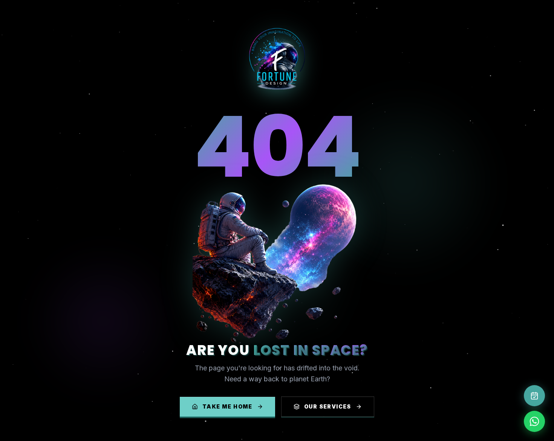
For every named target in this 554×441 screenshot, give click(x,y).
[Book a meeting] (534, 395)
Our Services (327, 406)
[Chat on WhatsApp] (534, 421)
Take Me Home (227, 406)
